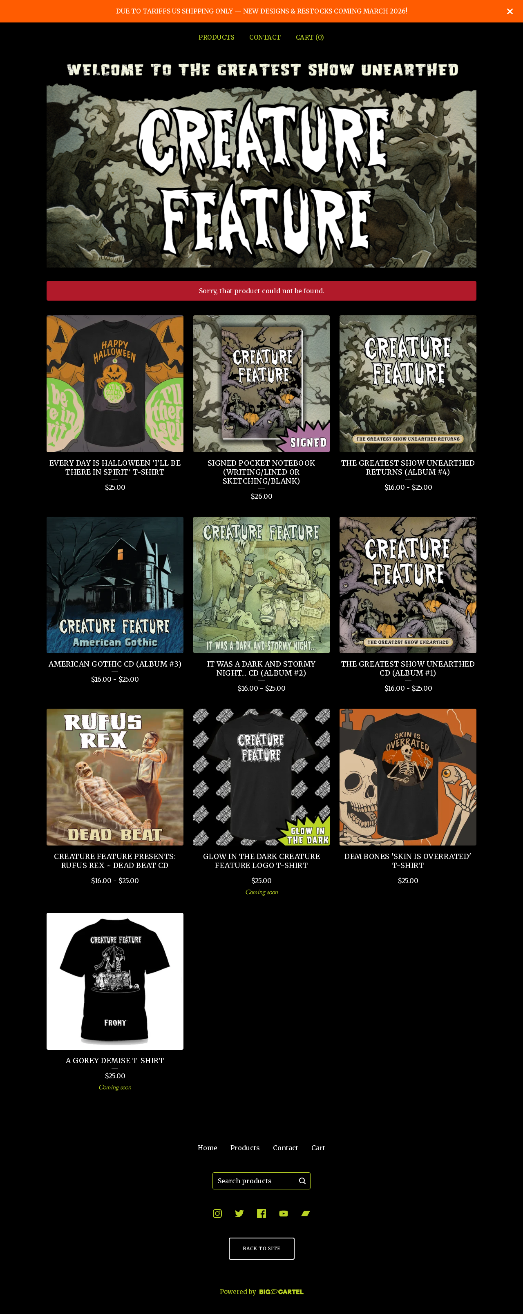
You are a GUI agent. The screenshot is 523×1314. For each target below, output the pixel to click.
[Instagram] (217, 1213)
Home (207, 1148)
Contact (265, 37)
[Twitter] (239, 1213)
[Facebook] (261, 1213)
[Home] (261, 164)
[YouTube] (284, 1213)
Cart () (310, 37)
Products (217, 37)
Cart (318, 1148)
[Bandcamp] (306, 1213)
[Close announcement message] (509, 11)
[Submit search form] (302, 1181)
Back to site (262, 1248)
